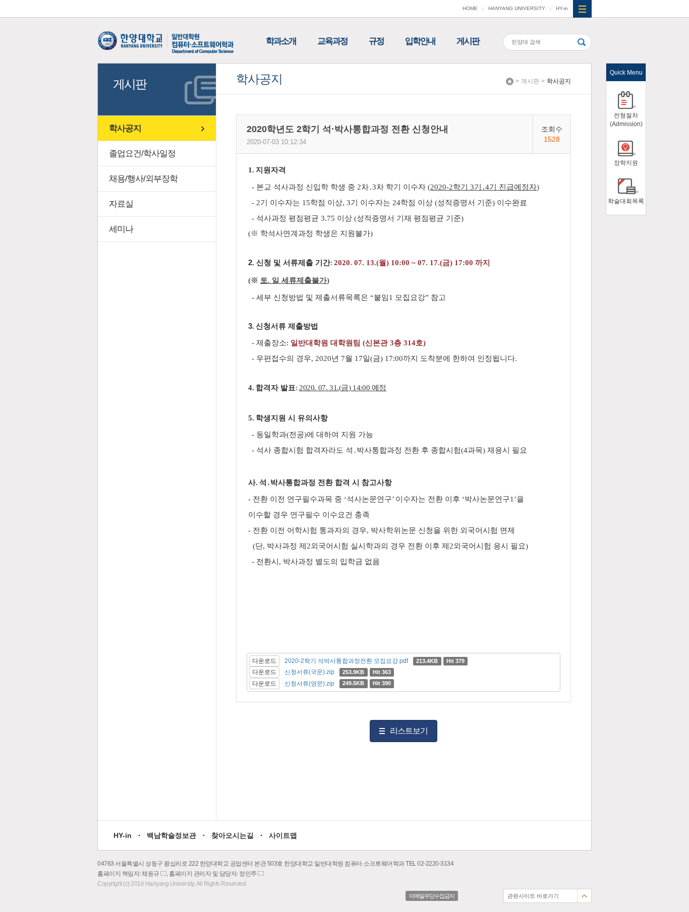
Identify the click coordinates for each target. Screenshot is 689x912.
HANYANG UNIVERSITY (516, 8)
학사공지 (559, 81)
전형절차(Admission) (626, 120)
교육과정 (332, 41)
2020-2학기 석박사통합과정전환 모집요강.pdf (346, 660)
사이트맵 (283, 835)
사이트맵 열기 (582, 9)
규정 (376, 41)
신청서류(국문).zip (309, 672)
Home (509, 81)
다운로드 (264, 660)
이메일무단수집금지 (431, 896)
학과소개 (281, 41)
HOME (470, 8)
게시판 (467, 41)
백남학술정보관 (171, 835)
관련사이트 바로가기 (533, 896)
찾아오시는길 (232, 835)
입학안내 (420, 41)
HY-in (562, 8)
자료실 (121, 204)
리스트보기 (409, 730)
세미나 (121, 229)
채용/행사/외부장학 (143, 179)
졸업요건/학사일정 (142, 153)
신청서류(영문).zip (309, 683)
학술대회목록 (626, 201)
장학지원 (626, 162)
